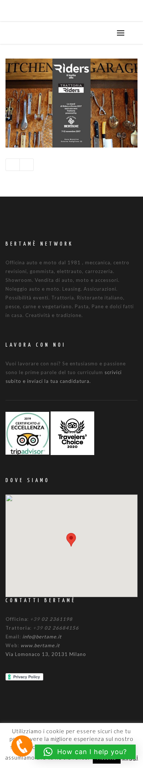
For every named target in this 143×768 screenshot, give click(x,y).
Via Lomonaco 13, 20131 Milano (46, 654)
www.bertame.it (40, 645)
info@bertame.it (42, 637)
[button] (71, 539)
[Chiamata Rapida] (22, 745)
